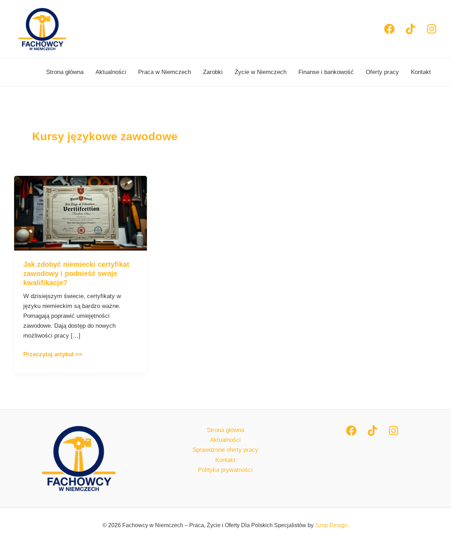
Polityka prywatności (225, 470)
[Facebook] (389, 29)
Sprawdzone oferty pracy (225, 449)
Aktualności (110, 72)
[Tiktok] (410, 29)
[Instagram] (431, 29)
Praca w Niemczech (164, 72)
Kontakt (421, 72)
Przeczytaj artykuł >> (52, 354)
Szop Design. (332, 525)
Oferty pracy (382, 72)
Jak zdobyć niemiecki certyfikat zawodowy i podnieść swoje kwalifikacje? (76, 273)
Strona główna (65, 72)
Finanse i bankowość (326, 72)
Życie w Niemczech (260, 72)
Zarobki (213, 72)
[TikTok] (372, 430)
